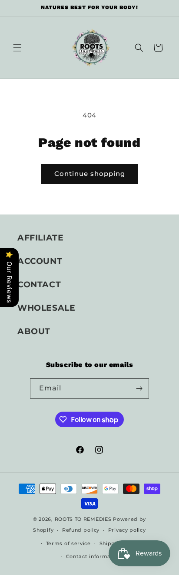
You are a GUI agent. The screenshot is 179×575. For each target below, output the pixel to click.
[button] (17, 47)
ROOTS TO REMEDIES (83, 519)
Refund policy (80, 530)
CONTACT (39, 284)
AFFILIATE (40, 238)
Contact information (94, 556)
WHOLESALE (46, 308)
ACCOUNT (39, 261)
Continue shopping (89, 173)
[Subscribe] (139, 388)
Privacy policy (127, 530)
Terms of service (68, 543)
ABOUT (33, 331)
